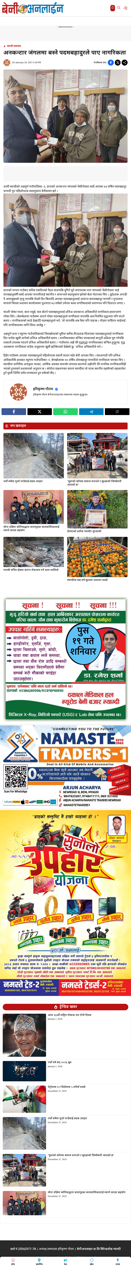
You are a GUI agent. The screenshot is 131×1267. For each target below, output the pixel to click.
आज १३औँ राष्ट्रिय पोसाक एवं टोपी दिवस (69, 1015)
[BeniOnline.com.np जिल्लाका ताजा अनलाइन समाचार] (33, 8)
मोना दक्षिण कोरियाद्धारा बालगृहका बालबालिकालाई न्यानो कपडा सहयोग (31, 528)
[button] (119, 8)
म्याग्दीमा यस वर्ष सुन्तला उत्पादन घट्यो (87, 580)
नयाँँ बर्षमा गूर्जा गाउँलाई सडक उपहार (23, 481)
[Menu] (126, 8)
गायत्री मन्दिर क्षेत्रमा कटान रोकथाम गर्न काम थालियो (31, 570)
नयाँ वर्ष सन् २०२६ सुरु (59, 1062)
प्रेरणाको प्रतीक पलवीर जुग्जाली (84, 531)
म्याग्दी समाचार (14, 46)
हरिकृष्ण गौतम (43, 389)
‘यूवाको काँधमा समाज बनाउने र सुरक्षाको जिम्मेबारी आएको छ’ (94, 483)
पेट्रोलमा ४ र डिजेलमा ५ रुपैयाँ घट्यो (66, 1087)
